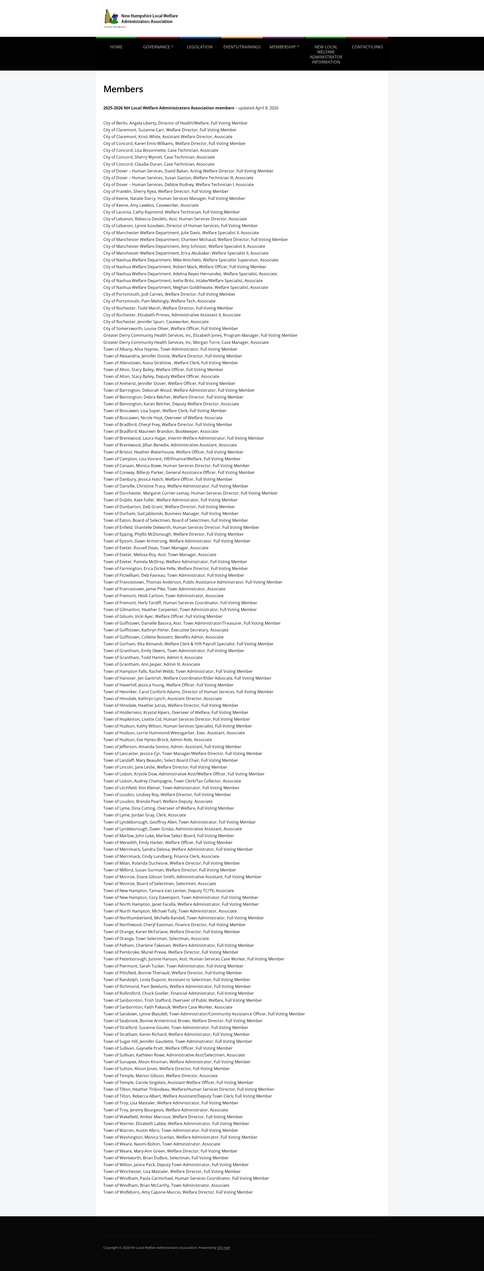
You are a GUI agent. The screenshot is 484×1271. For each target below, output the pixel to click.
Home (116, 47)
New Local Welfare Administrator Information (326, 54)
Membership (282, 47)
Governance (156, 47)
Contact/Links (367, 47)
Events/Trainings (242, 47)
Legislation (200, 47)
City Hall (223, 1247)
